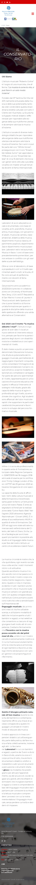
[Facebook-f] (2, 2)
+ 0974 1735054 (12, 849)
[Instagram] (4, 2)
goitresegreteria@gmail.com (13, 859)
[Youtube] (7, 2)
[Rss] (9, 2)
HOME (3, 25)
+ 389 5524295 (10, 852)
